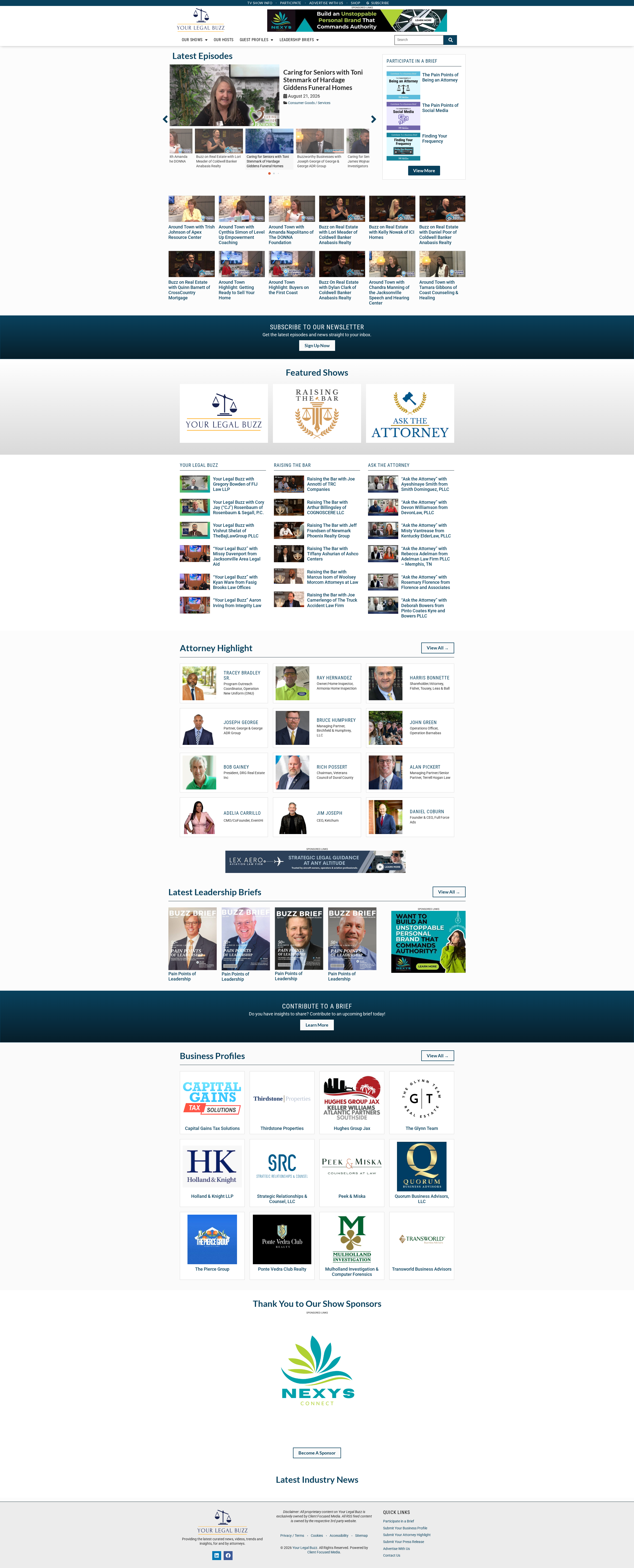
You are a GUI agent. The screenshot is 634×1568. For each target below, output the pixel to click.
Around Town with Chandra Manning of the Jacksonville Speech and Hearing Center (389, 293)
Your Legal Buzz (304, 1548)
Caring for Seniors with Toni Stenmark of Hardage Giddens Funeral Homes (323, 79)
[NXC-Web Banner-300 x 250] (428, 971)
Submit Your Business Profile (405, 1528)
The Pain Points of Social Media (440, 108)
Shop (355, 3)
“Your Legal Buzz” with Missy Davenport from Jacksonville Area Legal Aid (237, 556)
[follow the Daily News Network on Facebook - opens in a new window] (228, 1555)
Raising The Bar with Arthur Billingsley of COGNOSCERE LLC (327, 507)
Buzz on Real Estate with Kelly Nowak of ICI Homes (391, 232)
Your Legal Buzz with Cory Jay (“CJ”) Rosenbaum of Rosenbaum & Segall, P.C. (238, 507)
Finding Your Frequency (434, 139)
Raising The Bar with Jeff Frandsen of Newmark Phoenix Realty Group (332, 530)
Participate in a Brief (398, 1521)
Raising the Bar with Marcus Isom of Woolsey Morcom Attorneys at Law (332, 577)
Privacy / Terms (292, 1536)
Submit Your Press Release (403, 1542)
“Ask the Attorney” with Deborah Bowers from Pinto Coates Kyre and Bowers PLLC (424, 608)
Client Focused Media (323, 1552)
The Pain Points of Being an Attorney (440, 77)
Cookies (317, 1536)
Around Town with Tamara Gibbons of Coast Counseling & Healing (438, 290)
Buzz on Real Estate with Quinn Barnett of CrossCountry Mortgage (189, 290)
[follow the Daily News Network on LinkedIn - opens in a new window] (216, 1555)
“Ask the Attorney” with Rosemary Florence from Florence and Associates (425, 582)
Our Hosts (224, 39)
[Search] (450, 40)
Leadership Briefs (297, 39)
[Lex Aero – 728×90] (315, 871)
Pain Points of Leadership (182, 976)
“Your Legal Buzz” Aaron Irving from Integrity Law (237, 603)
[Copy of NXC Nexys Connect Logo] (317, 1436)
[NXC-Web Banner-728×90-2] (357, 30)
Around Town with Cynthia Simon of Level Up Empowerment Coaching (242, 234)
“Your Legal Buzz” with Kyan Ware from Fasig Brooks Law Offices (235, 582)
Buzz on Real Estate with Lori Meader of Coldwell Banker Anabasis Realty (338, 234)
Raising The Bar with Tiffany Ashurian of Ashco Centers (332, 553)
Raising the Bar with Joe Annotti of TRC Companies (331, 484)
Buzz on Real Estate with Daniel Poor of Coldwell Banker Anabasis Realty (438, 234)
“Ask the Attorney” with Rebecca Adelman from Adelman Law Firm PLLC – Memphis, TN (425, 556)
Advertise (326, 3)
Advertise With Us (396, 1549)
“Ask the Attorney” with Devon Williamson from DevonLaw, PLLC (424, 507)
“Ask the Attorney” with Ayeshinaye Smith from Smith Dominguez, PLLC (425, 484)
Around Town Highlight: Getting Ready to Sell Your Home (237, 290)
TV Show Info (259, 3)
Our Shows (192, 39)
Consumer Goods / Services (309, 103)
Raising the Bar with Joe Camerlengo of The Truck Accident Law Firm (332, 600)
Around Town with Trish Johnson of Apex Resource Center (191, 232)
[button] (168, 119)
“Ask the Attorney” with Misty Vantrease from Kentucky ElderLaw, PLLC (426, 530)
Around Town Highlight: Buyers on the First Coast (289, 287)
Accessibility (339, 1536)
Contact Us (391, 1555)
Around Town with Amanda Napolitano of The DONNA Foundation (291, 234)
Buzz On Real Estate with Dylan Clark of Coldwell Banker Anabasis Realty (339, 290)
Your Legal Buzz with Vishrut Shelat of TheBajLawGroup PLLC (236, 530)
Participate (290, 3)
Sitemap (361, 1536)
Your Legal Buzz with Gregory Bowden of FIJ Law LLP (235, 484)
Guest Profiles (254, 39)
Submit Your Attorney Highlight (407, 1535)
